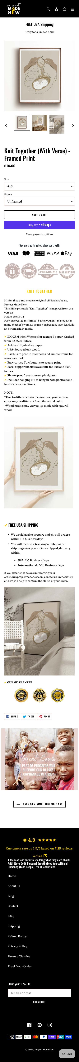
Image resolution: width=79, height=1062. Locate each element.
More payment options (39, 234)
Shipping (14, 926)
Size (6, 179)
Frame (8, 194)
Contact (13, 906)
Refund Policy (17, 936)
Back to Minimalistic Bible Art (42, 804)
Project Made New (44, 1049)
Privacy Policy (17, 946)
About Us (14, 886)
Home (12, 876)
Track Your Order (20, 966)
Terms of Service (19, 956)
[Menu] (72, 9)
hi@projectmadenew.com (28, 577)
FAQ (11, 916)
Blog (11, 896)
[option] (22, 122)
